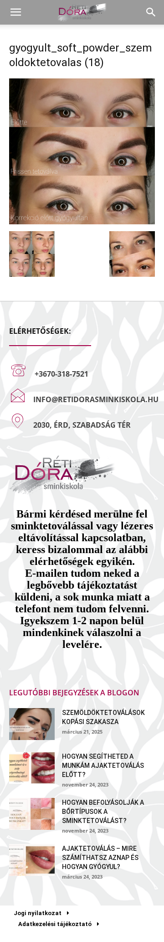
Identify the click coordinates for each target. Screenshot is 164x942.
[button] (15, 12)
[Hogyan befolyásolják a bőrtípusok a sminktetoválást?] (32, 814)
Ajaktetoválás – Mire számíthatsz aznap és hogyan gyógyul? (100, 857)
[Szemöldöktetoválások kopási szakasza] (32, 724)
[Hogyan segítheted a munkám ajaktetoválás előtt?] (32, 768)
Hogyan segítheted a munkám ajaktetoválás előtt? (103, 765)
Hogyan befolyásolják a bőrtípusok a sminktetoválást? (103, 811)
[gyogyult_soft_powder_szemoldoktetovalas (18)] (82, 221)
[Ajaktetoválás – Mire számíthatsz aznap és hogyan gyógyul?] (32, 860)
